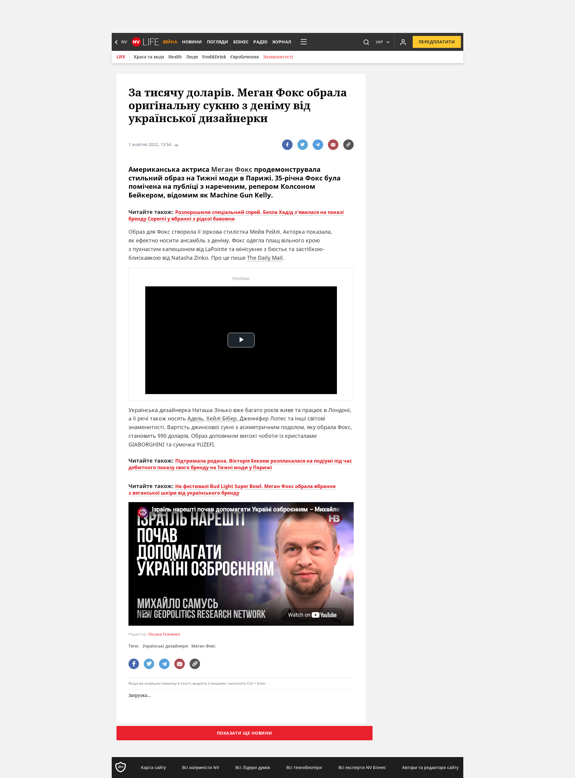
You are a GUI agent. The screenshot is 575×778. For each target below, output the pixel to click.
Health (175, 57)
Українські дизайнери (165, 646)
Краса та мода (149, 57)
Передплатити (437, 42)
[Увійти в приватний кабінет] (403, 42)
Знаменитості (278, 57)
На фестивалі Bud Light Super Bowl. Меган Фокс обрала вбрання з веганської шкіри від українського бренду (231, 489)
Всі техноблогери (304, 767)
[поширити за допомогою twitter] (302, 144)
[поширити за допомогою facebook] (287, 144)
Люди (192, 57)
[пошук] (366, 42)
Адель (195, 418)
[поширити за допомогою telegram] (318, 144)
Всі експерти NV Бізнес (362, 767)
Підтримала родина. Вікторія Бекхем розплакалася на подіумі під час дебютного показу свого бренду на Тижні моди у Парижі (240, 464)
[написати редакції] (333, 144)
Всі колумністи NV (200, 767)
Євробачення (244, 57)
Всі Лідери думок (252, 767)
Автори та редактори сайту (430, 767)
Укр (379, 42)
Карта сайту (153, 767)
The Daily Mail (265, 257)
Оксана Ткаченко (164, 634)
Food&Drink (214, 57)
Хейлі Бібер (221, 418)
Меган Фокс (231, 169)
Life (120, 57)
